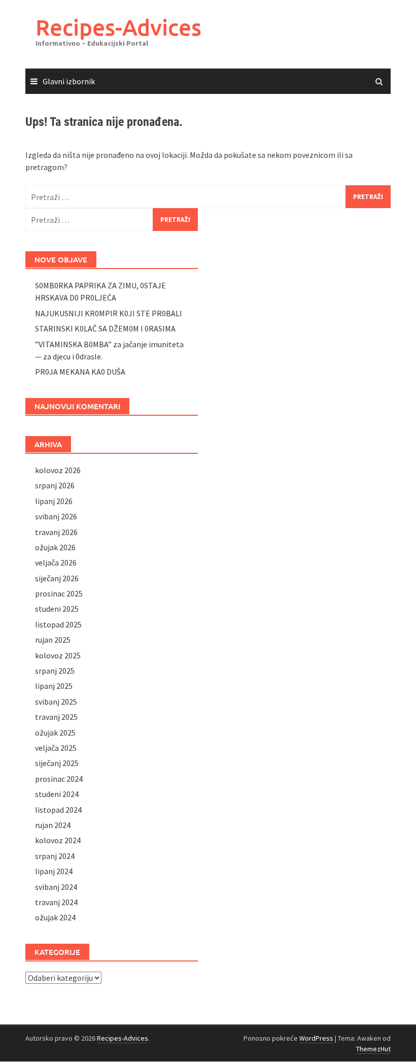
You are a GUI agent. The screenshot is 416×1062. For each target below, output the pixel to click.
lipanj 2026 (54, 501)
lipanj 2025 (54, 686)
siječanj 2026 (57, 578)
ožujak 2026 (55, 547)
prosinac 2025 (59, 593)
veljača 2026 (56, 562)
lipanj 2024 (54, 871)
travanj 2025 (56, 717)
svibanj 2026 (56, 516)
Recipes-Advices (118, 27)
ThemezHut (373, 1048)
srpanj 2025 (55, 671)
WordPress (316, 1038)
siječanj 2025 (57, 763)
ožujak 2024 (55, 917)
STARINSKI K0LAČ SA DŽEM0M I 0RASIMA (105, 328)
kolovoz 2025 (58, 655)
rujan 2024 (53, 825)
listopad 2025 (58, 624)
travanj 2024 (56, 902)
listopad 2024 (58, 810)
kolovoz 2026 (58, 470)
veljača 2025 (56, 748)
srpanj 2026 (55, 485)
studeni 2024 (57, 794)
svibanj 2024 (56, 887)
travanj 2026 (56, 532)
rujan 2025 (53, 640)
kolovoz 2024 (58, 840)
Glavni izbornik (69, 81)
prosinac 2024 (59, 779)
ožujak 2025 (55, 732)
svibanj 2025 (56, 701)
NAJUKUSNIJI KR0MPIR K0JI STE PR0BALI (108, 313)
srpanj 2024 (55, 856)
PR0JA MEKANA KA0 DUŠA (80, 372)
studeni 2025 (57, 609)
